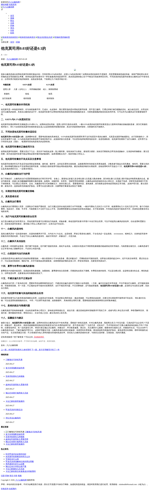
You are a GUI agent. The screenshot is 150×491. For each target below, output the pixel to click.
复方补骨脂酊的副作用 (15, 368)
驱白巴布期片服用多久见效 (17, 393)
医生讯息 (48, 37)
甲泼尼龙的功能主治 (14, 410)
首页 (12, 16)
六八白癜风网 (14, 2)
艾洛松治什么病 (12, 459)
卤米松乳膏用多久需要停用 (17, 385)
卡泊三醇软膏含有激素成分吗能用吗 (21, 471)
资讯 (12, 28)
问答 (12, 30)
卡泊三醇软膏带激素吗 (15, 401)
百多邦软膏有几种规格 (15, 376)
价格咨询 (4, 489)
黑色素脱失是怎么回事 (15, 464)
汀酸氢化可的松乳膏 (14, 360)
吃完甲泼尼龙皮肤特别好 (16, 454)
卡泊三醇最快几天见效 (15, 469)
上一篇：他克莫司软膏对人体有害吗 (16, 350)
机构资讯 (31, 37)
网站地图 (4, 5)
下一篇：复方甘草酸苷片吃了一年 (45, 350)
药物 (12, 26)
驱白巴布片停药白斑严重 (16, 466)
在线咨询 (12, 5)
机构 (12, 33)
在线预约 (12, 489)
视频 (12, 18)
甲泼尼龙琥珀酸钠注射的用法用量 (20, 461)
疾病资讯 (14, 37)
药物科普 (66, 37)
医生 (12, 21)
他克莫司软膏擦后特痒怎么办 (18, 457)
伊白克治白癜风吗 (13, 418)
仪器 (12, 23)
